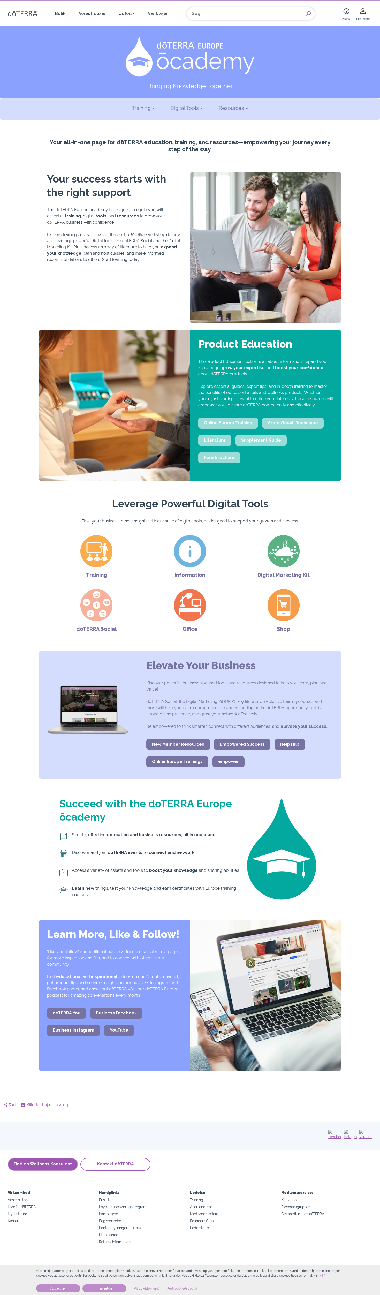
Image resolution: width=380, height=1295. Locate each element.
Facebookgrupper (295, 1207)
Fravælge (104, 1288)
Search (308, 14)
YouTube (119, 1030)
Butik (60, 13)
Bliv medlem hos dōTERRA (302, 1213)
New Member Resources (178, 744)
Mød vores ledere (204, 1213)
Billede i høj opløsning (46, 1104)
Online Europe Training (228, 422)
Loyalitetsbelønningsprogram (123, 1207)
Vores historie (92, 13)
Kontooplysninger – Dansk (120, 1227)
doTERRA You (66, 1013)
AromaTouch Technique (293, 422)
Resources (232, 108)
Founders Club (202, 1220)
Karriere (14, 1220)
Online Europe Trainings (177, 761)
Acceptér (58, 1288)
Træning (196, 1200)
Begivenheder (110, 1220)
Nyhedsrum (17, 1213)
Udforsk (126, 13)
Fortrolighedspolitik (182, 1288)
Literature (215, 440)
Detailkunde (108, 1234)
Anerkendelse (201, 1207)
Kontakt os (289, 1200)
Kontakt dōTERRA (115, 1164)
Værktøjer (157, 13)
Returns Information (115, 1242)
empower (228, 761)
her (322, 1275)
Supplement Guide (261, 440)
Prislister (106, 1200)
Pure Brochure (219, 457)
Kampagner (108, 1213)
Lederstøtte (199, 1227)
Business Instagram (73, 1030)
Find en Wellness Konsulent (43, 1164)
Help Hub (289, 744)
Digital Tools (185, 108)
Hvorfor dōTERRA (21, 1207)
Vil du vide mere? (147, 1288)
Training (142, 108)
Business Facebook (116, 1013)
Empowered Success (242, 744)
